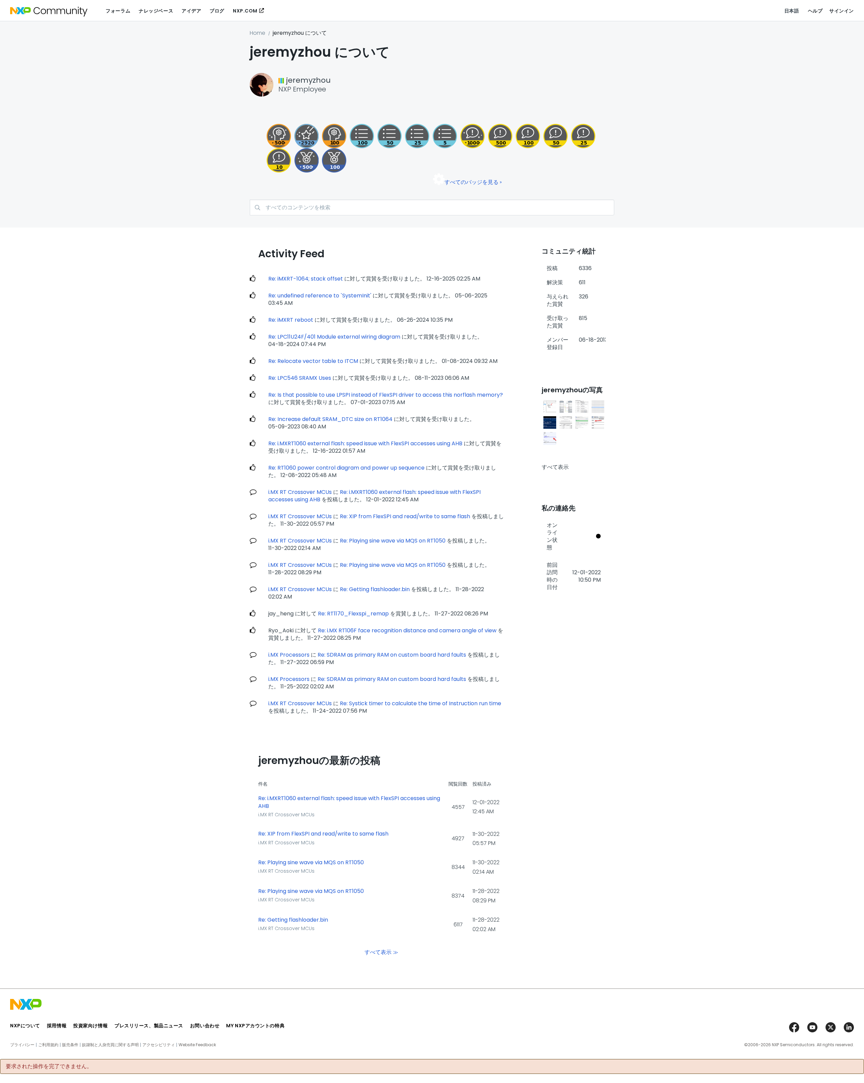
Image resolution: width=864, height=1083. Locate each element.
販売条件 (70, 1045)
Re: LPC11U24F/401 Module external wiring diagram (334, 337)
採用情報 (56, 1025)
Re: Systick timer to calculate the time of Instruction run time (420, 703)
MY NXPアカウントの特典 (255, 1025)
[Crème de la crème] (306, 160)
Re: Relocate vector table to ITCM (313, 361)
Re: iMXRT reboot (290, 320)
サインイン (841, 10)
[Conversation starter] (445, 136)
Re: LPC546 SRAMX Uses (299, 378)
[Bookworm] (528, 136)
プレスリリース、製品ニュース (148, 1025)
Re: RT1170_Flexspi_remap (353, 613)
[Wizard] (334, 136)
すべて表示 (555, 467)
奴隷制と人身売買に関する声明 (110, 1045)
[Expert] (555, 136)
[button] (549, 406)
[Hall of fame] (334, 160)
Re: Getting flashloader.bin (375, 589)
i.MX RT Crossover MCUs (300, 492)
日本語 (791, 10)
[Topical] (417, 136)
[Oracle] (279, 136)
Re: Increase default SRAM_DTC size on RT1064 (330, 419)
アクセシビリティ (158, 1045)
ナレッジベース (156, 10)
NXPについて (25, 1025)
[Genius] (500, 136)
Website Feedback (197, 1045)
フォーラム (118, 10)
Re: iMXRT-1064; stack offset (305, 279)
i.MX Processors (288, 655)
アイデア (191, 10)
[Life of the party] (472, 136)
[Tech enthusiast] (389, 136)
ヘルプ (815, 10)
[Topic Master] (362, 136)
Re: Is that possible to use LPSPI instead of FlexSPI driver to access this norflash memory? (385, 395)
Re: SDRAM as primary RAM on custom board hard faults (392, 655)
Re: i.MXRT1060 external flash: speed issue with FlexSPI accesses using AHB (365, 443)
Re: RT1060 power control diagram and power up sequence (346, 468)
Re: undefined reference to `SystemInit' (319, 295)
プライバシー (22, 1045)
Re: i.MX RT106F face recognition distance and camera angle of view (407, 630)
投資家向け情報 (90, 1025)
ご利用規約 (48, 1045)
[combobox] (432, 207)
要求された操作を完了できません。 (49, 1066)
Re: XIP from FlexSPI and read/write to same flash (405, 516)
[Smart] (583, 136)
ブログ (217, 10)
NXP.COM (245, 10)
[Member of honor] (306, 136)
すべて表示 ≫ (381, 952)
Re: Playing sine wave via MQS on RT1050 (393, 541)
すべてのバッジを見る (471, 182)
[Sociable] (279, 160)
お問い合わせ (204, 1025)
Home (257, 33)
